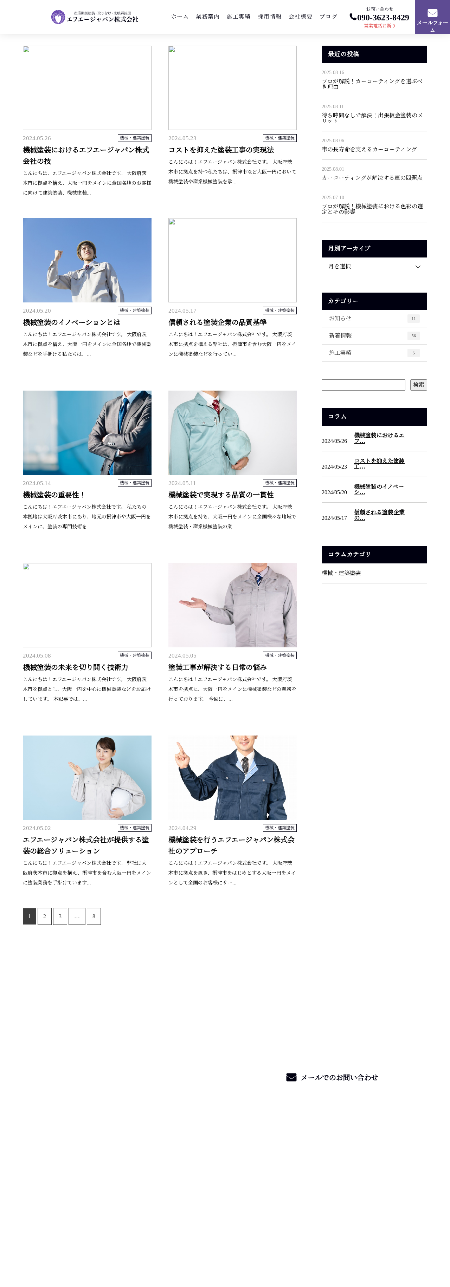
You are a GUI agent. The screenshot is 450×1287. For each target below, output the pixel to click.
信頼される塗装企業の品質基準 (217, 322)
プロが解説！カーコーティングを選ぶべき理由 (372, 84)
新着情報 (372, 336)
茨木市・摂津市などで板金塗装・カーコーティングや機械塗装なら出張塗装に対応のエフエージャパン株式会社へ (101, 1164)
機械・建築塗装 (134, 138)
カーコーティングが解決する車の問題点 (372, 178)
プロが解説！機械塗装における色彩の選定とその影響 (372, 209)
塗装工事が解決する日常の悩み (217, 667)
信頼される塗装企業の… (379, 515)
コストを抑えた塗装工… (379, 464)
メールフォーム (432, 27)
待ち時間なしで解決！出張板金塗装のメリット (372, 118)
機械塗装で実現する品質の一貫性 (221, 495)
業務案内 (208, 17)
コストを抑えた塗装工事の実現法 (221, 150)
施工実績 (239, 17)
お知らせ (372, 318)
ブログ (329, 17)
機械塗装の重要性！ (54, 495)
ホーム (180, 17)
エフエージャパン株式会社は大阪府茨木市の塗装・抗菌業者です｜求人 (99, 1249)
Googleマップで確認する (57, 1200)
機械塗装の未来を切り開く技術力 (75, 667)
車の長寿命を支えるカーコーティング (369, 149)
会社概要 (301, 17)
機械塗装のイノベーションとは (72, 322)
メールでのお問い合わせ (338, 1078)
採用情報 (270, 17)
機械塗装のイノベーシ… (379, 489)
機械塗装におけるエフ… (379, 438)
